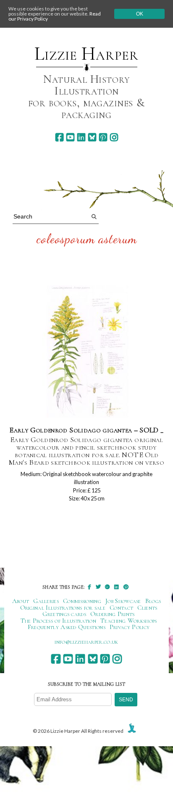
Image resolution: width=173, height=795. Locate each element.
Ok (139, 14)
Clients (147, 607)
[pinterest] (103, 137)
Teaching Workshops (128, 620)
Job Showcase (123, 601)
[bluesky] (92, 137)
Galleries (46, 601)
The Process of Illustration (58, 620)
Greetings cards (64, 614)
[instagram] (114, 137)
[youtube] (70, 137)
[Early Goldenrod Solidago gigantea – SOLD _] (86, 352)
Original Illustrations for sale (63, 607)
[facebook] (59, 137)
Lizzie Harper (86, 53)
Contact (121, 607)
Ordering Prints (112, 614)
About (20, 601)
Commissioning (82, 601)
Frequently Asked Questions (66, 627)
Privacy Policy (129, 627)
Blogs (153, 601)
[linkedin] (81, 137)
